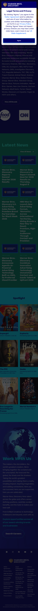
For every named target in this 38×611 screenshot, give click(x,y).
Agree (19, 40)
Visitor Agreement (12, 17)
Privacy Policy (25, 24)
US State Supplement (21, 32)
